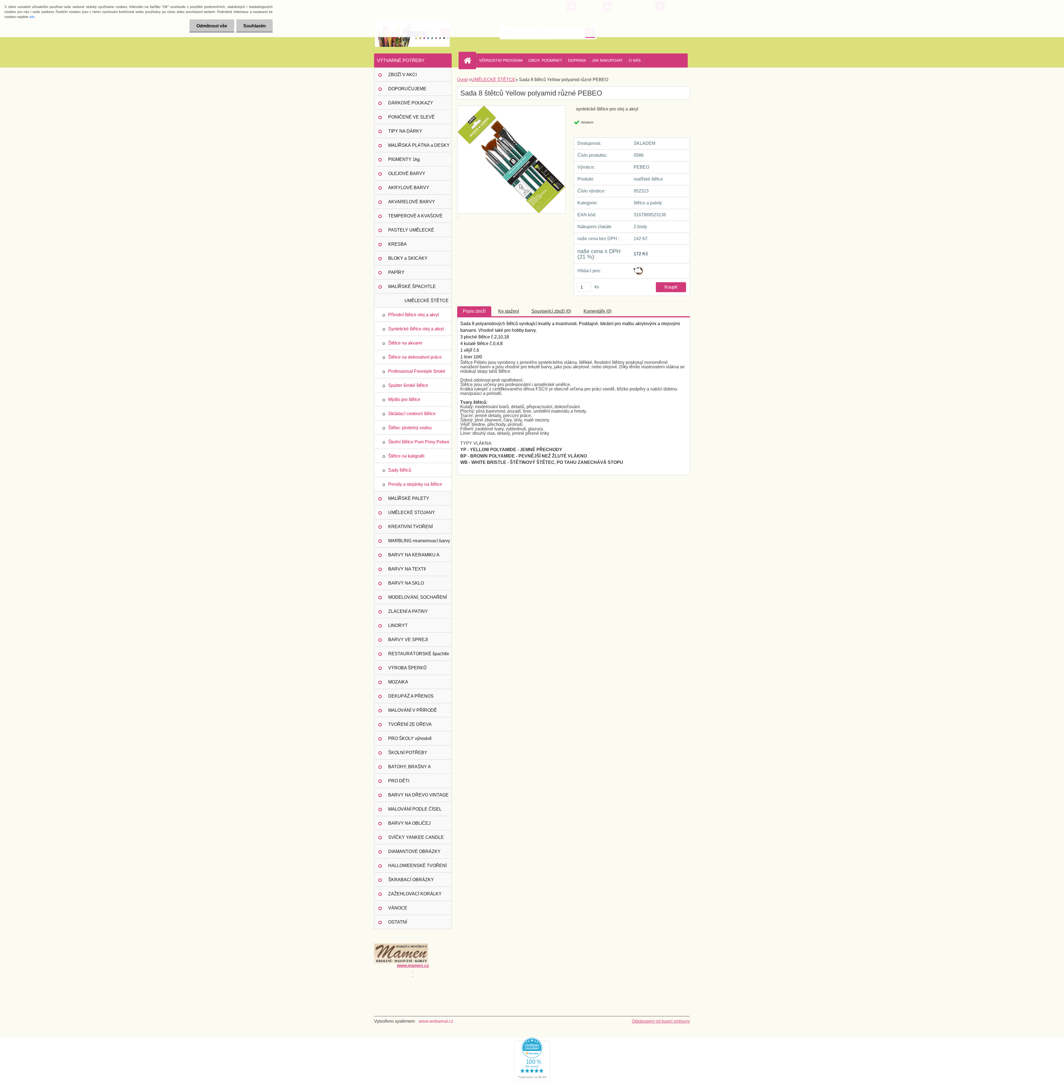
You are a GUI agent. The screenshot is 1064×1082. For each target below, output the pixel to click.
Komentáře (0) (598, 311)
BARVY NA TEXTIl (407, 569)
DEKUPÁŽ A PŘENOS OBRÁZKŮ (411, 698)
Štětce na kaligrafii (406, 456)
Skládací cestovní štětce (412, 413)
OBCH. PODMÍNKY (545, 60)
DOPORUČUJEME (407, 88)
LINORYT (398, 625)
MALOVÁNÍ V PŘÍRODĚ (412, 710)
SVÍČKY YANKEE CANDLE (416, 837)
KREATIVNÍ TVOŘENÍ (410, 526)
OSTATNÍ (397, 922)
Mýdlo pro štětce (404, 399)
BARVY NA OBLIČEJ (409, 823)
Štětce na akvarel (405, 343)
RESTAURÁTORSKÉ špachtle (418, 653)
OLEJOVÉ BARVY (406, 173)
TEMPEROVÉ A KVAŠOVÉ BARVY (415, 218)
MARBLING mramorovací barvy (419, 540)
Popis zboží (474, 311)
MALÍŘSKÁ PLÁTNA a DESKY (419, 145)
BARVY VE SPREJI (408, 639)
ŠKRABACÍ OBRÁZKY (411, 879)
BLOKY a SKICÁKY (408, 258)
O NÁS (635, 60)
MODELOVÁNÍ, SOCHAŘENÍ (417, 597)
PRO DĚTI (398, 780)
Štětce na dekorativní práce (415, 357)
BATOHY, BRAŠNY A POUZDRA (409, 769)
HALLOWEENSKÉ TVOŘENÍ (417, 865)
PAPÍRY (396, 272)
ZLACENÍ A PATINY (408, 611)
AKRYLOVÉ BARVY (408, 187)
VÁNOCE (397, 908)
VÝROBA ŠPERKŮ (407, 667)
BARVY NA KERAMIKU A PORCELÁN (413, 557)
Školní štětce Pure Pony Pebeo (418, 442)
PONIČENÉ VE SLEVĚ (411, 117)
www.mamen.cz (413, 965)
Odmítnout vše (211, 26)
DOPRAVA (577, 60)
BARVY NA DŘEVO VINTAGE (418, 795)
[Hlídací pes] (638, 269)
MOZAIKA (398, 682)
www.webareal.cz (436, 1021)
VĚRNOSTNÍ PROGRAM (501, 60)
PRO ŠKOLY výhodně (410, 738)
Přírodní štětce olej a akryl (413, 314)
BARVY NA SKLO (406, 583)
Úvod (462, 79)
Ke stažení (508, 311)
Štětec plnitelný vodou (410, 427)
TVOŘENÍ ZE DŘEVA (410, 724)
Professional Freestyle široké (416, 371)
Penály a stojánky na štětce (415, 484)
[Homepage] (469, 60)
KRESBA (397, 244)
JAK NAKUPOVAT (607, 60)
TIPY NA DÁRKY (405, 131)
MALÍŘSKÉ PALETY (408, 498)
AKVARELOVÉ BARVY (411, 201)
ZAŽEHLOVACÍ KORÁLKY (415, 893)
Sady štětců (399, 470)
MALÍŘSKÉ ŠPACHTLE (412, 286)
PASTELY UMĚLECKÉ (411, 230)
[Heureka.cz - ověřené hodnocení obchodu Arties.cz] (532, 1039)
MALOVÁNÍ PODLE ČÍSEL (415, 809)
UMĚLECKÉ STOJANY (411, 512)
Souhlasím (254, 26)
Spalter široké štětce (408, 385)
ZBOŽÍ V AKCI (402, 74)
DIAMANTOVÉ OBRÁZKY (414, 851)
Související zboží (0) (551, 311)
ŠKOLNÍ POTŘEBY (407, 752)
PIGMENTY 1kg (404, 159)
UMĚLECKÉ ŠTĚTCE (427, 300)
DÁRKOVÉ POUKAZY (410, 103)
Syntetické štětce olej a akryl (416, 329)
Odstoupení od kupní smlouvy (661, 1021)
